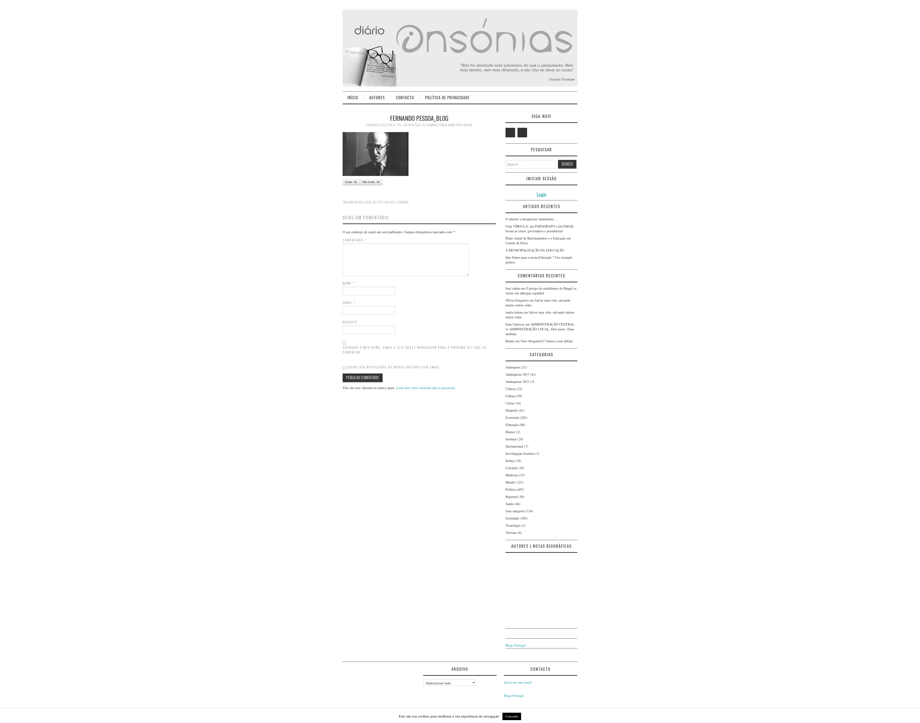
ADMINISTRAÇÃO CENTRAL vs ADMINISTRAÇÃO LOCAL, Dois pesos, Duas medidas (540, 329)
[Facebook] (522, 132)
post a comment (398, 202)
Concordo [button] (511, 716)
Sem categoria (515, 511)
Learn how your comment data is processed (425, 387)
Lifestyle (512, 468)
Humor (510, 432)
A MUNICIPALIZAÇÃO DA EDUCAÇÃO (535, 250)
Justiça (510, 460)
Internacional (514, 446)
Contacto (405, 97)
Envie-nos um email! (518, 682)
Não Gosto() (371, 182)
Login (541, 194)
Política (511, 489)
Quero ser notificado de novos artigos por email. (394, 366)
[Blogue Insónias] (460, 47)
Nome (349, 283)
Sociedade (512, 518)
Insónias (511, 439)
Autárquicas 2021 (517, 381)
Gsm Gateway (515, 324)
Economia (512, 417)
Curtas (510, 403)
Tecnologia (513, 525)
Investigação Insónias (520, 453)
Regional (512, 496)
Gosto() (351, 182)
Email (349, 302)
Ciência (511, 388)
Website (350, 322)
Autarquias (513, 367)
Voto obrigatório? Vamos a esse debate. (547, 341)
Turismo (511, 532)
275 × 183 (402, 125)
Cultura (511, 396)
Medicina (512, 475)
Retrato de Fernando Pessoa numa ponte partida (442, 125)
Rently (510, 341)
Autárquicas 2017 (517, 374)
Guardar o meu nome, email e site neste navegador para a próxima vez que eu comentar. (415, 350)
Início (352, 97)
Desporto (512, 410)
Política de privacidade (447, 97)
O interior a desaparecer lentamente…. (532, 219)
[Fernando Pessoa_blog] (375, 153)
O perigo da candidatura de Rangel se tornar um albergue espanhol (541, 290)
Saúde (510, 503)
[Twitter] (510, 132)
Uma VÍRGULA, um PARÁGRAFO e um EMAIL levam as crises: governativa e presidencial (540, 228)
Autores (377, 97)
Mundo (510, 482)
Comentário (355, 240)
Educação (512, 424)
